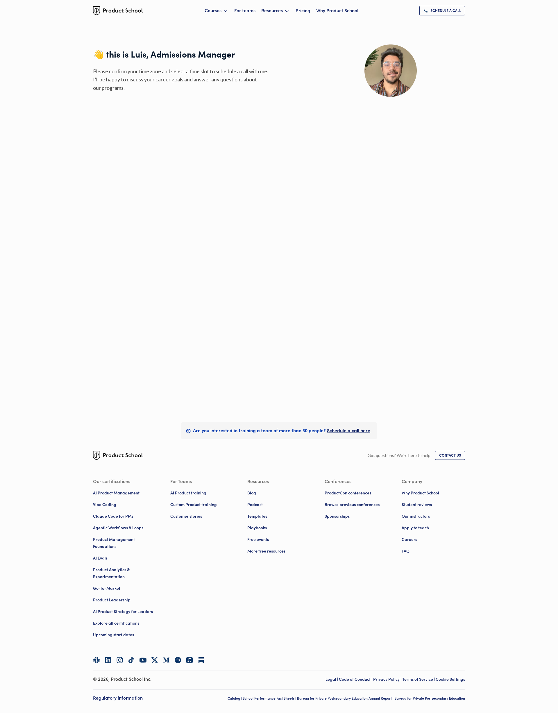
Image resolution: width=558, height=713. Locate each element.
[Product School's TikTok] (131, 660)
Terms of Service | (419, 679)
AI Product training (188, 493)
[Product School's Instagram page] (119, 660)
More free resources (266, 551)
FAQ (405, 551)
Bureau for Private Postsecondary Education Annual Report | (345, 698)
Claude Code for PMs (113, 516)
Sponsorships (337, 516)
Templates (257, 516)
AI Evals (100, 558)
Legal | (332, 679)
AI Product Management (116, 493)
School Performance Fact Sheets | (270, 698)
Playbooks (257, 527)
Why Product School (337, 10)
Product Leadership (111, 600)
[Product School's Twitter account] (154, 660)
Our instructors (416, 516)
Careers (409, 539)
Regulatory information (118, 698)
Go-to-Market (106, 588)
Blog (251, 493)
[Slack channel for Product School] (96, 660)
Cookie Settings (450, 679)
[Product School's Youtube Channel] (143, 660)
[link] (442, 10)
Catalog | (235, 698)
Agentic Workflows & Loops (118, 527)
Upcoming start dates (113, 634)
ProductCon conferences (348, 493)
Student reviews (417, 504)
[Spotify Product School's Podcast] (177, 660)
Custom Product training (193, 504)
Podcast (255, 504)
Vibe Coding (104, 504)
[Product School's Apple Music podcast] (189, 660)
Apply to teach (415, 527)
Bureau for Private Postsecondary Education (429, 698)
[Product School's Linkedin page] (108, 660)
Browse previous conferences (352, 504)
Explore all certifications (116, 623)
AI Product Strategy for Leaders (123, 611)
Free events (258, 539)
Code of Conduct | (356, 679)
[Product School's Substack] (201, 660)
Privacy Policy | (387, 679)
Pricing (303, 10)
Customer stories (186, 516)
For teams (244, 10)
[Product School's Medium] (166, 660)
